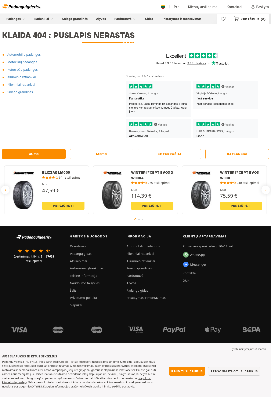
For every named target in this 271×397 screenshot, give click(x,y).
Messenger (198, 264)
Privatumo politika (83, 297)
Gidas (149, 19)
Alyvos (101, 19)
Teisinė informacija (83, 275)
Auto (34, 154)
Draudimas (78, 246)
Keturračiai (169, 154)
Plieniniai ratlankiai (21, 84)
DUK (186, 280)
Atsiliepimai (78, 261)
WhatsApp (197, 254)
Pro (177, 6)
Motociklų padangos (22, 62)
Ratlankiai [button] (42, 19)
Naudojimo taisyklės (85, 283)
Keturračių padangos (22, 69)
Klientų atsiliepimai (203, 6)
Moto (101, 154)
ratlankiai (237, 154)
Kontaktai (234, 6)
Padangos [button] (14, 19)
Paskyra (262, 6)
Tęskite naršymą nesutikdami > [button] (248, 349)
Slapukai (76, 305)
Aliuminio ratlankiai (21, 77)
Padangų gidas (80, 253)
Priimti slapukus (187, 371)
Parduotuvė (123, 19)
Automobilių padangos (24, 54)
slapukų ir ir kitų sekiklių (106, 386)
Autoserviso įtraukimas (87, 268)
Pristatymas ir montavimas (181, 19)
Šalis (73, 290)
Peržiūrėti (63, 206)
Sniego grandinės (75, 19)
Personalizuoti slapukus (234, 371)
